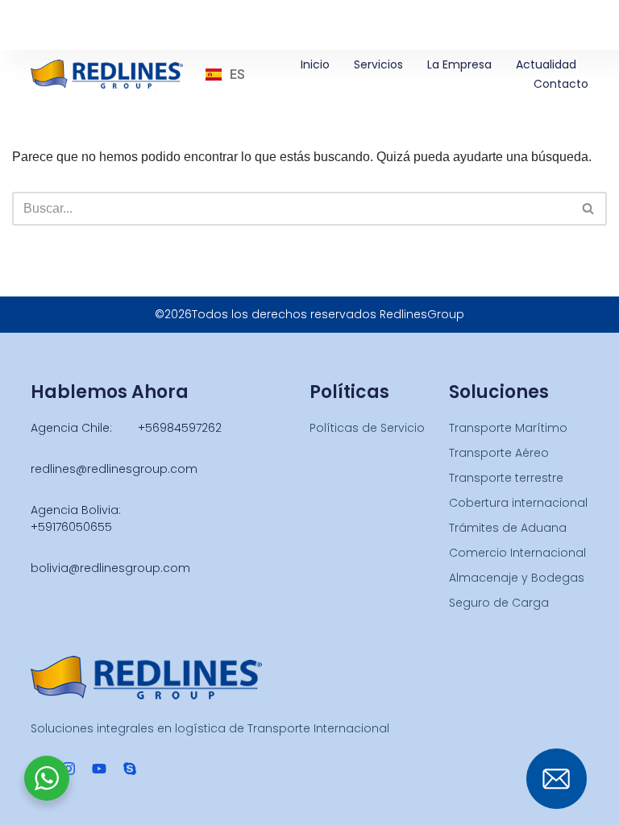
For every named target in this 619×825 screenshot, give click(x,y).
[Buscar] (589, 209)
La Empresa (459, 64)
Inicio (315, 64)
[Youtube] (99, 768)
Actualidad (546, 64)
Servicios (378, 64)
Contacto (561, 84)
